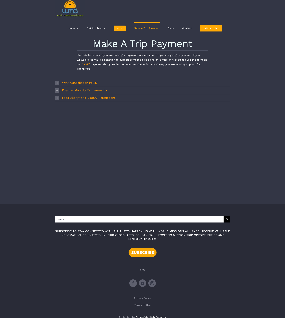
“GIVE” (86, 64)
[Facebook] (133, 283)
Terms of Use (142, 305)
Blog (142, 269)
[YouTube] (142, 283)
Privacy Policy (142, 298)
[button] (142, 83)
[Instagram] (152, 283)
